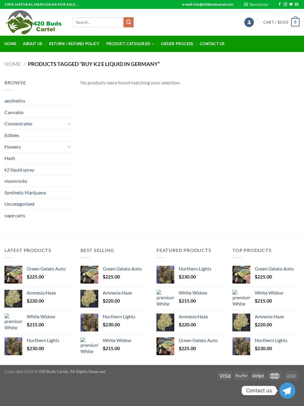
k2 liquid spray (19, 169)
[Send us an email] (296, 4)
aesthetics (14, 100)
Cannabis (14, 112)
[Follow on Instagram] (285, 4)
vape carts (14, 215)
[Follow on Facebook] (279, 4)
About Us (32, 43)
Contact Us (212, 43)
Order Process (177, 43)
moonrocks (15, 181)
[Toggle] (69, 123)
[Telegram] (287, 391)
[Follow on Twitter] (291, 4)
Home (10, 43)
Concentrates (18, 123)
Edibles (11, 135)
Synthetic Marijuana (25, 192)
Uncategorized (19, 204)
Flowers (12, 147)
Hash (9, 158)
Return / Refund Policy (74, 43)
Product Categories (128, 43)
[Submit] (129, 22)
